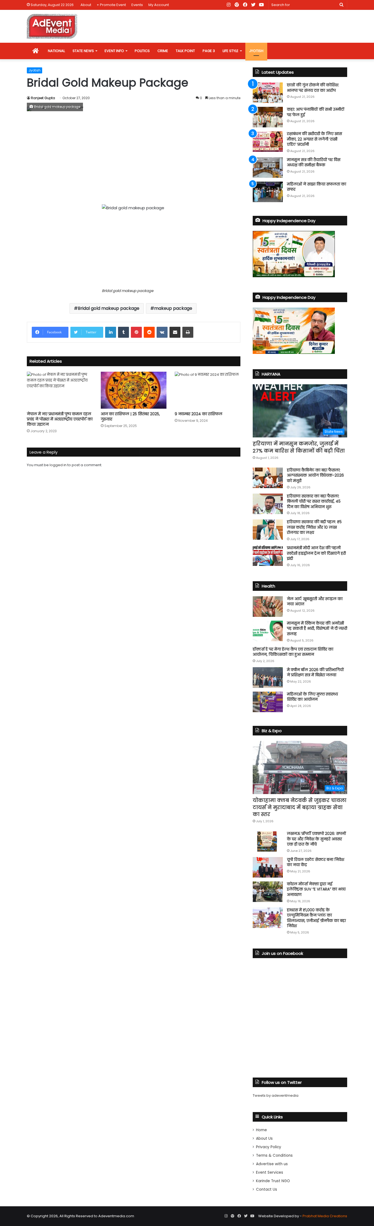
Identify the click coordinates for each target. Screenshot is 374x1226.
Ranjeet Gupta (43, 98)
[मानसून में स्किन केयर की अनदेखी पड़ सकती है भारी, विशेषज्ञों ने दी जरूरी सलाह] (268, 631)
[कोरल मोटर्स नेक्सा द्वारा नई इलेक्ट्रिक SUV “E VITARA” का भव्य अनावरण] (268, 891)
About (85, 4)
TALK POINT (185, 50)
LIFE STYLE (230, 50)
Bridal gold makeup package (108, 308)
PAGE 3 (209, 50)
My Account (158, 4)
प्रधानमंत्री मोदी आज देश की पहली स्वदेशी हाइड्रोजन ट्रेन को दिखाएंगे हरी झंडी (316, 553)
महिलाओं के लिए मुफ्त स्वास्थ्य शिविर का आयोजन (312, 696)
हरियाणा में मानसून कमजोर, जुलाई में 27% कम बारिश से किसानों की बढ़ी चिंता (299, 447)
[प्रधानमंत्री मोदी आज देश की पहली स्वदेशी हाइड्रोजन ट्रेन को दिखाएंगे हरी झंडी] (268, 555)
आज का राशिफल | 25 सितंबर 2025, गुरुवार (130, 416)
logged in (58, 465)
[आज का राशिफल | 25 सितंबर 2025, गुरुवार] (133, 390)
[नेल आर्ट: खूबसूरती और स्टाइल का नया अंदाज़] (268, 606)
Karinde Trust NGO (273, 1181)
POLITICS (142, 50)
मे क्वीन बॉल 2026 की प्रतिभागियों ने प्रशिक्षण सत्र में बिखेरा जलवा (315, 672)
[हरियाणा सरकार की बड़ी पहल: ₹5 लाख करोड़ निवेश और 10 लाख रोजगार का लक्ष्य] (268, 529)
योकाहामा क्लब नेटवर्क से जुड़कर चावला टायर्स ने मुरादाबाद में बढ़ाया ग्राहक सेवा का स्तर (299, 807)
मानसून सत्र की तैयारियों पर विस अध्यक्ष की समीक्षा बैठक (313, 162)
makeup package (173, 308)
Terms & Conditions (274, 1155)
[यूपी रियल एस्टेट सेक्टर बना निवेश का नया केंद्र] (268, 867)
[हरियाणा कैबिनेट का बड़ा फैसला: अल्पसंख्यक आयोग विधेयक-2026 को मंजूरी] (268, 478)
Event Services (269, 1172)
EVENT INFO (114, 50)
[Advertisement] (133, 157)
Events (137, 4)
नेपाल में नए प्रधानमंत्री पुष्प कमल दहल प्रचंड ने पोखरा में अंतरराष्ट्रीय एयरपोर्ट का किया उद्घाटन (60, 419)
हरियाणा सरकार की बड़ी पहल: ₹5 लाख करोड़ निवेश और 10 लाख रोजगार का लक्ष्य (314, 527)
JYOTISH (256, 50)
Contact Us (266, 1189)
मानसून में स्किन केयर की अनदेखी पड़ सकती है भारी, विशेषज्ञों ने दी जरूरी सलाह (317, 628)
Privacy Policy (268, 1147)
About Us (264, 1138)
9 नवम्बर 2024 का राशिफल (198, 414)
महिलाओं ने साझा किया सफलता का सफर (316, 186)
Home (261, 1130)
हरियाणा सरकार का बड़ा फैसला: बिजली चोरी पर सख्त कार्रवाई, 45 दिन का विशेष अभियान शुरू (314, 501)
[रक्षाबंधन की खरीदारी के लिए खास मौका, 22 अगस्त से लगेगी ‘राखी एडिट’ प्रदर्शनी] (268, 141)
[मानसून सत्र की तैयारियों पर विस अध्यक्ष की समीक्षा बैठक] (268, 167)
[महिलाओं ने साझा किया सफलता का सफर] (268, 192)
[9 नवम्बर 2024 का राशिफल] (207, 390)
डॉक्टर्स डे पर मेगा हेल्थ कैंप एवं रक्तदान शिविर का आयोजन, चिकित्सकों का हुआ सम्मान (293, 651)
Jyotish (34, 70)
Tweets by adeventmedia (275, 1095)
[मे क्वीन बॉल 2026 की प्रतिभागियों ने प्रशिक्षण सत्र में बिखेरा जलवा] (268, 677)
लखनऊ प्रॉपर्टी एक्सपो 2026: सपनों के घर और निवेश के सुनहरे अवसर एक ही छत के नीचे (316, 839)
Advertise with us (272, 1164)
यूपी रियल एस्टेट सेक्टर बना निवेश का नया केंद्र (315, 862)
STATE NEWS (83, 50)
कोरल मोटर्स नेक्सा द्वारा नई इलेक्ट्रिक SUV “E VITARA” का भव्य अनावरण (316, 889)
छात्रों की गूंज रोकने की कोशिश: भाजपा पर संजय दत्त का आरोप (313, 87)
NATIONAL (56, 50)
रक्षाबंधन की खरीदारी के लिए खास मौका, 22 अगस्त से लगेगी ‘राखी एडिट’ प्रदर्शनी (314, 139)
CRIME (162, 50)
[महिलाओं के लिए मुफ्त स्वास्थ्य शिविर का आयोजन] (268, 702)
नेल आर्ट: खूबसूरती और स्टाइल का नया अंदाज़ (315, 601)
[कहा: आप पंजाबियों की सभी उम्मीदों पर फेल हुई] (268, 117)
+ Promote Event (111, 4)
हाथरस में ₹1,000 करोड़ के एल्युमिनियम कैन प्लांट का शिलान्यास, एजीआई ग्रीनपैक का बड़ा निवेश (316, 918)
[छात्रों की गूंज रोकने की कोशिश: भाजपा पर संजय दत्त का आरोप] (268, 92)
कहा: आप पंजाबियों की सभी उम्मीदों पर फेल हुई (315, 112)
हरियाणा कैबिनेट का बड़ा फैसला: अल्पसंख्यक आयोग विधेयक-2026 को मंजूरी (315, 475)
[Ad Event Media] (52, 26)
